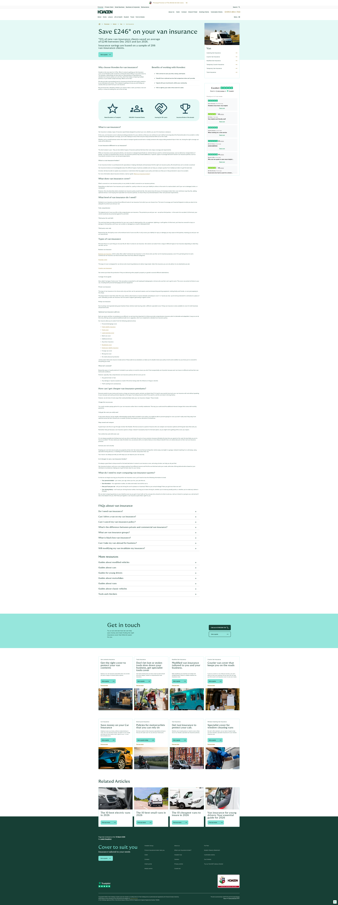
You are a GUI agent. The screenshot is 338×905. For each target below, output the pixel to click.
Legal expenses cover (108, 333)
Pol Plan (206, 845)
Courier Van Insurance (214, 659)
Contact (147, 859)
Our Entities (207, 859)
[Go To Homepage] (105, 12)
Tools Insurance (141, 659)
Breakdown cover (107, 345)
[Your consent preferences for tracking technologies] (335, 902)
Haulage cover (102, 259)
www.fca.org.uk (134, 898)
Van (209, 48)
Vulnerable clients (209, 855)
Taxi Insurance (176, 722)
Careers (176, 859)
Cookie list (177, 868)
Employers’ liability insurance (110, 348)
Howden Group (149, 845)
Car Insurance (105, 722)
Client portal (148, 864)
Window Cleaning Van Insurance (217, 722)
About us (177, 845)
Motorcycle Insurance (142, 722)
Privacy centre (178, 864)
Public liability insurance (108, 327)
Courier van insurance (105, 268)
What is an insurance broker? (142, 174)
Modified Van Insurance (179, 659)
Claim (146, 855)
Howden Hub (178, 855)
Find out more (104, 685)
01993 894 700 (232, 12)
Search (235, 7)
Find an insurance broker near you (155, 850)
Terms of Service (233, 898)
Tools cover (105, 330)
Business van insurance (104, 254)
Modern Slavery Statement (212, 850)
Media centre (148, 868)
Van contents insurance (108, 659)
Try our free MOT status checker (213, 864)
